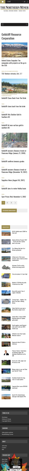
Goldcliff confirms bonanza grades (13, 161)
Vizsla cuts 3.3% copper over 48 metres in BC (19, 361)
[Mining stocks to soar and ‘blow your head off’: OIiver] (6, 372)
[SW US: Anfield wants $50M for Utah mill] (6, 235)
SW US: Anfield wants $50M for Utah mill (19, 232)
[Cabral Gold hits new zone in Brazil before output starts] (6, 311)
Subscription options (7, 432)
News (3, 58)
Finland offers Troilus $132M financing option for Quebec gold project (19, 318)
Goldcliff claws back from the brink (13, 106)
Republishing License (7, 434)
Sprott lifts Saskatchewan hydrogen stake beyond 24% (19, 396)
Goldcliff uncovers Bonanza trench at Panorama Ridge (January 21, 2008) (14, 152)
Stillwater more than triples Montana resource (19, 334)
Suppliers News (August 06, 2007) (13, 180)
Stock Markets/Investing (11, 71)
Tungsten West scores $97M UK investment (19, 387)
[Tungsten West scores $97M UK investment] (6, 390)
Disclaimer (5, 417)
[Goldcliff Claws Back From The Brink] (15, 92)
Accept (16, 467)
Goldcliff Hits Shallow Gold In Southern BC (11, 115)
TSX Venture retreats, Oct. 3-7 (12, 73)
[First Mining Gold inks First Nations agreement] (6, 252)
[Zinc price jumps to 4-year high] (6, 277)
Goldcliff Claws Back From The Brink (14, 98)
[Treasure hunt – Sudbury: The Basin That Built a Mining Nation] (6, 303)
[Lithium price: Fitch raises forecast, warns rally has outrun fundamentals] (6, 260)
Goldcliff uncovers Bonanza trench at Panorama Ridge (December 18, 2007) (14, 170)
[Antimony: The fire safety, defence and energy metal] (6, 269)
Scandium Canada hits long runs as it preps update (18, 378)
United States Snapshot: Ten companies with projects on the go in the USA (14, 63)
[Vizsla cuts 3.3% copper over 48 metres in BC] (6, 364)
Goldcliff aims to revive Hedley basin (14, 188)
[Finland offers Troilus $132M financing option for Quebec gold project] (6, 320)
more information (16, 464)
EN (25, 2)
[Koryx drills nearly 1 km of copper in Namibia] (6, 294)
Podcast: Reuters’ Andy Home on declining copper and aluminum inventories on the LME (19, 353)
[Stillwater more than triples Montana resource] (6, 337)
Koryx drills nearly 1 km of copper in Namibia (18, 292)
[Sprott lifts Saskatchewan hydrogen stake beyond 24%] (6, 398)
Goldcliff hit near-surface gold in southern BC (12, 126)
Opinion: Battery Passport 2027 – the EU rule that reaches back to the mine (19, 241)
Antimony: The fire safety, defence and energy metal (18, 266)
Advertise (4, 445)
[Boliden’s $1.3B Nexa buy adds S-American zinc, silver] (6, 286)
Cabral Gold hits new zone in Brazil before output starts (19, 309)
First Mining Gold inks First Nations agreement (18, 249)
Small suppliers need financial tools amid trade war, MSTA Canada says (19, 327)
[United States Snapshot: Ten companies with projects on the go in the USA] (15, 56)
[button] (2, 1)
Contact (4, 447)
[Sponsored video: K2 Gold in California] (6, 345)
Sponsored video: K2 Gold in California (18, 343)
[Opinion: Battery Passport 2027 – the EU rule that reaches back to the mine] (6, 243)
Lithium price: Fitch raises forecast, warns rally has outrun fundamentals (19, 258)
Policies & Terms (6, 419)
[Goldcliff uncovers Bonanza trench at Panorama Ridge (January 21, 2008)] (15, 146)
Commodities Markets (7, 94)
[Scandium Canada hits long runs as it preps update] (6, 381)
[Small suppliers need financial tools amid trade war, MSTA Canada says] (6, 328)
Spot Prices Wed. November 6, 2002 (14, 196)
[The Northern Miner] (14, 8)
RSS (3, 449)
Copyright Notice (6, 421)
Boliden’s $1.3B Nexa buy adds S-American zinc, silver (19, 283)
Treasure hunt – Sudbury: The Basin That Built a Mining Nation (19, 301)
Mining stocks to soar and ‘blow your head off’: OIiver (19, 370)
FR (27, 2)
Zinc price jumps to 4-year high (19, 274)
